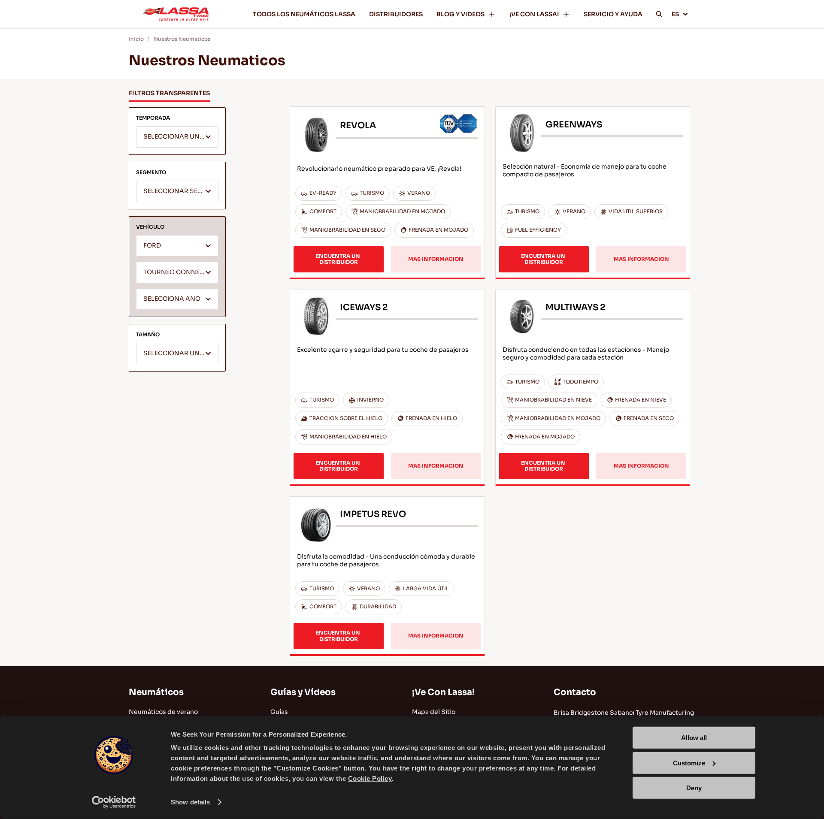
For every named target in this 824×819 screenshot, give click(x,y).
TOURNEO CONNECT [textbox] (175, 272)
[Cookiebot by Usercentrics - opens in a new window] (113, 802)
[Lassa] (176, 14)
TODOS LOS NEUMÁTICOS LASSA (304, 14)
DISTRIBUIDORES (396, 14)
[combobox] (177, 137)
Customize (689, 762)
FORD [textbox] (152, 245)
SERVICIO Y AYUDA (613, 14)
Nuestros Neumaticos (182, 39)
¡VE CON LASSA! (534, 14)
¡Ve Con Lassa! (443, 692)
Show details (190, 802)
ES (675, 14)
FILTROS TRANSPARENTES (169, 93)
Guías (279, 712)
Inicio (136, 39)
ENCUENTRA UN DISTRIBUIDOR (338, 259)
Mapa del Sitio (433, 712)
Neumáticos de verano (163, 712)
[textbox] (177, 137)
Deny (694, 788)
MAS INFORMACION (436, 259)
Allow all (694, 737)
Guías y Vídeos (303, 692)
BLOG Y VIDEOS (460, 14)
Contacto (575, 692)
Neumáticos (156, 692)
